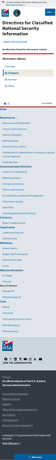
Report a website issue (13, 222)
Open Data (7, 207)
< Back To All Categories (14, 41)
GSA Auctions (9, 331)
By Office (9, 86)
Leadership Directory (13, 232)
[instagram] (30, 359)
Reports (6, 404)
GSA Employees (10, 140)
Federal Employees (12, 134)
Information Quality (12, 201)
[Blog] (35, 359)
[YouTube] (25, 359)
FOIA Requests (10, 420)
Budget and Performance (15, 254)
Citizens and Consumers (14, 128)
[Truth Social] (20, 359)
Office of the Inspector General (18, 409)
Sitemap (6, 281)
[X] (10, 359)
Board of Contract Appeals (16, 425)
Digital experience (11, 177)
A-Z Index (7, 275)
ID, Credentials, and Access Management (23, 195)
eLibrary (6, 312)
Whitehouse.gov (10, 297)
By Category (12, 73)
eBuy (4, 306)
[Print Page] (5, 103)
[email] (40, 359)
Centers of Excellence (13, 171)
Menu (49, 12)
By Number (11, 79)
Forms (5, 265)
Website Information (11, 270)
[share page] (8, 104)
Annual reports (10, 248)
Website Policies (11, 399)
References (6, 243)
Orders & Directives (12, 259)
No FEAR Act (9, 415)
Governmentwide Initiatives (15, 166)
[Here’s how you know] (28, 3)
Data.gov (6, 290)
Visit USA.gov (10, 443)
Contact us (6, 217)
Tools (3, 301)
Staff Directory (9, 238)
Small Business (10, 162)
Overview (10, 66)
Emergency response (13, 183)
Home (3, 109)
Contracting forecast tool (15, 319)
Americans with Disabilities (16, 123)
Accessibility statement (15, 394)
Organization (7, 227)
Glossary (37, 457)
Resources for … (9, 117)
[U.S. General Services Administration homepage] (11, 13)
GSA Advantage (10, 325)
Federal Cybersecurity (13, 189)
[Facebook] (5, 359)
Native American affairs (14, 146)
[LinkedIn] (15, 359)
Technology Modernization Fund (18, 213)
